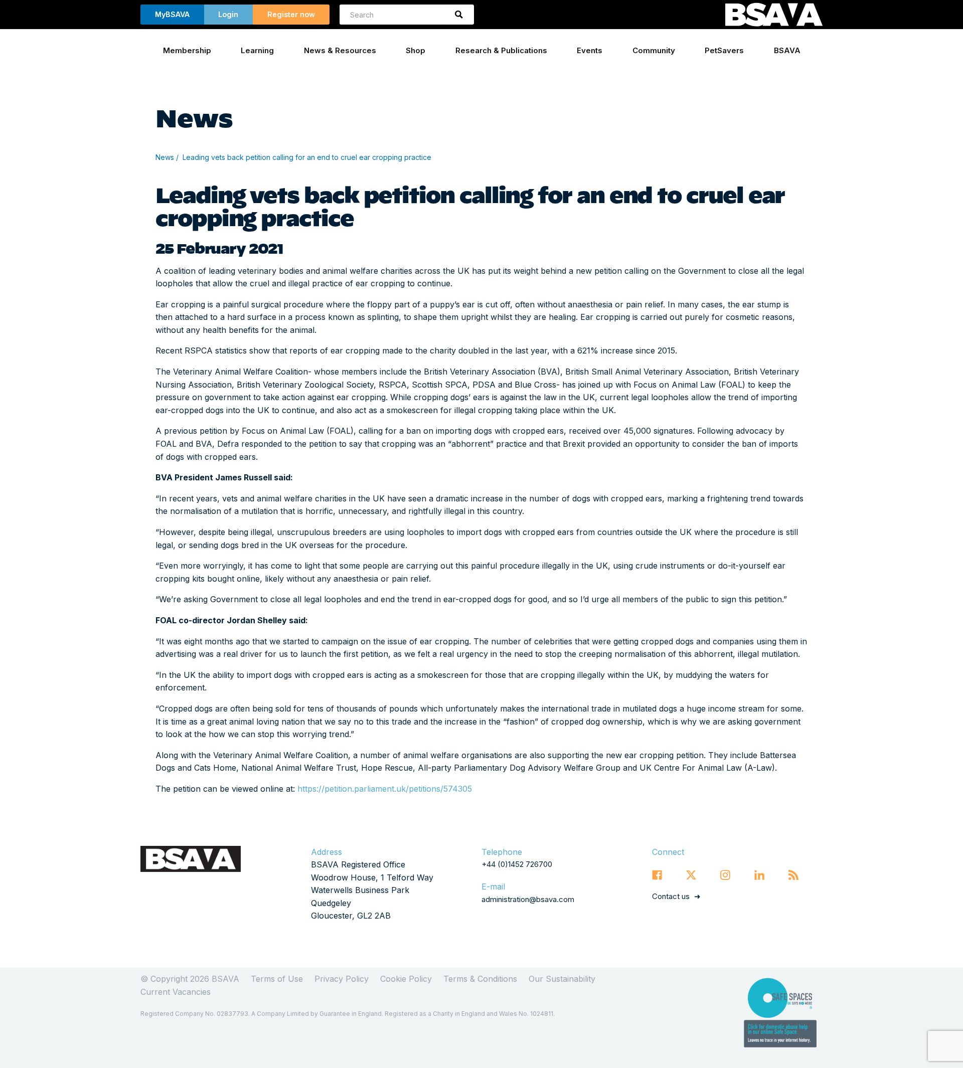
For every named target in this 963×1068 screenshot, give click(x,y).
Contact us (671, 896)
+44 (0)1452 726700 (517, 864)
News (164, 157)
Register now (291, 14)
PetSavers (724, 50)
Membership (187, 50)
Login (228, 14)
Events (589, 50)
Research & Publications (501, 50)
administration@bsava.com (528, 899)
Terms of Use (277, 979)
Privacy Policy (341, 979)
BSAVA (787, 50)
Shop (415, 50)
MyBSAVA (172, 14)
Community (653, 50)
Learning (257, 50)
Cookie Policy (406, 979)
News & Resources (340, 50)
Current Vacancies (175, 992)
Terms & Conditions (480, 979)
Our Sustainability (562, 979)
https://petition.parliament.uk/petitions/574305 (384, 789)
